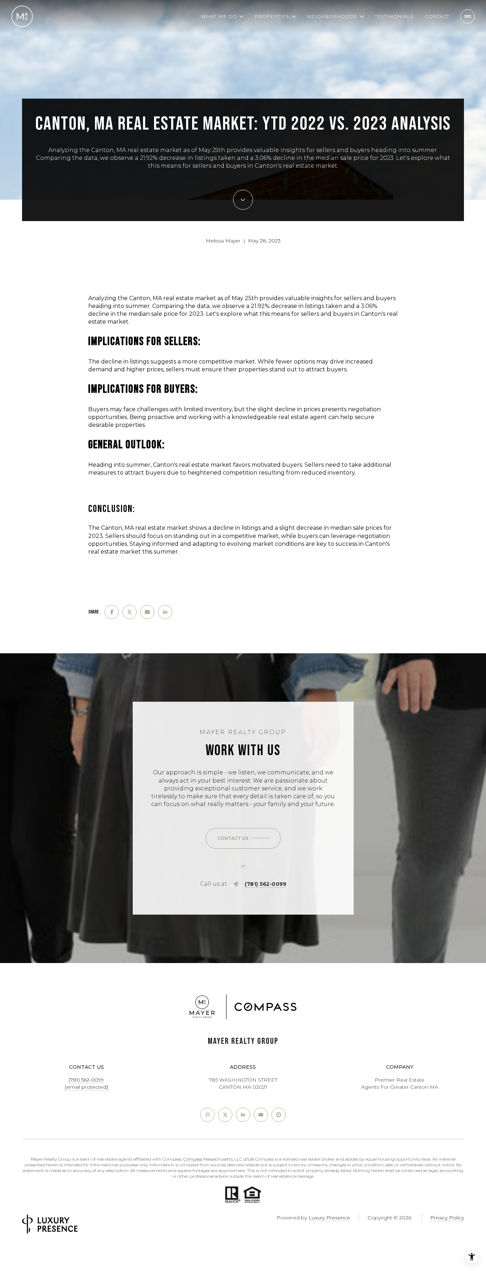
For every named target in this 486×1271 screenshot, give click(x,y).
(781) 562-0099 (265, 884)
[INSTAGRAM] (207, 1115)
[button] (243, 838)
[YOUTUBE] (261, 1115)
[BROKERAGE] (278, 1115)
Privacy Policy (447, 1217)
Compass (192, 1159)
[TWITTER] (225, 1115)
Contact (437, 16)
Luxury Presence (329, 1217)
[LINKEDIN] (243, 1115)
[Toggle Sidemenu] (467, 16)
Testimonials (394, 16)
